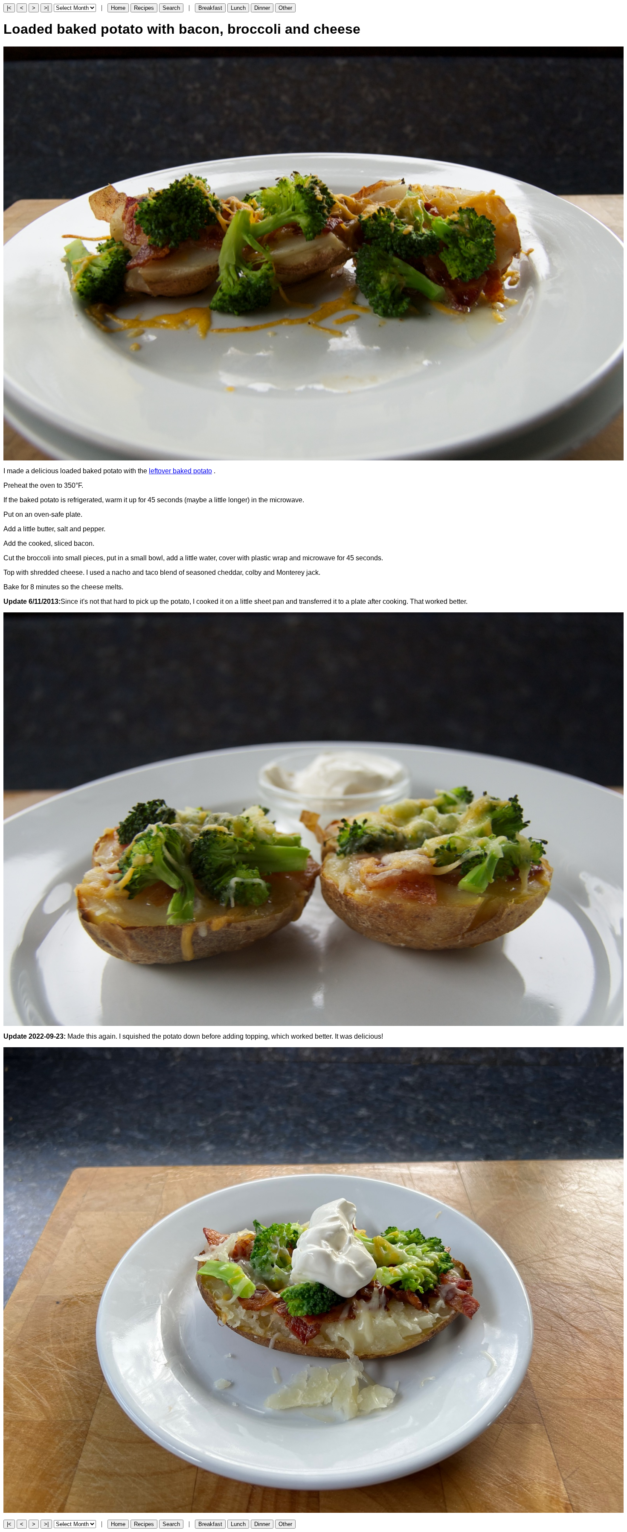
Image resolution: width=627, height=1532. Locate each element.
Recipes (144, 8)
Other (285, 8)
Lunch (238, 8)
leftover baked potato (180, 471)
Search (171, 8)
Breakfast (210, 8)
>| (46, 8)
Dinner (262, 8)
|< (9, 8)
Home (118, 8)
